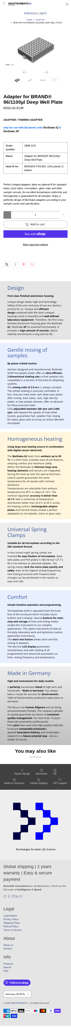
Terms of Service (12, 930)
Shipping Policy (11, 922)
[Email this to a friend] (32, 264)
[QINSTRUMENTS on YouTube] (20, 897)
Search (7, 967)
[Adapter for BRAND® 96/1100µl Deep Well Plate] (35, 49)
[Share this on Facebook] (15, 264)
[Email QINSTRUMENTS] (5, 897)
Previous (31, 13)
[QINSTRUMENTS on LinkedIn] (16, 897)
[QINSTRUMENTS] (35, 4)
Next (43, 13)
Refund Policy (10, 926)
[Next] (45, 72)
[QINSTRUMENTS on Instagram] (12, 897)
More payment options (35, 244)
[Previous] (25, 72)
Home (29, 20)
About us (8, 945)
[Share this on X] (6, 264)
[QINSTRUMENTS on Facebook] (9, 897)
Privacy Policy (10, 919)
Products (8, 963)
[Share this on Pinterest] (24, 264)
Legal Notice (10, 915)
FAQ (5, 971)
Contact (7, 948)
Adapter (40, 20)
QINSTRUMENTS (19, 1003)
